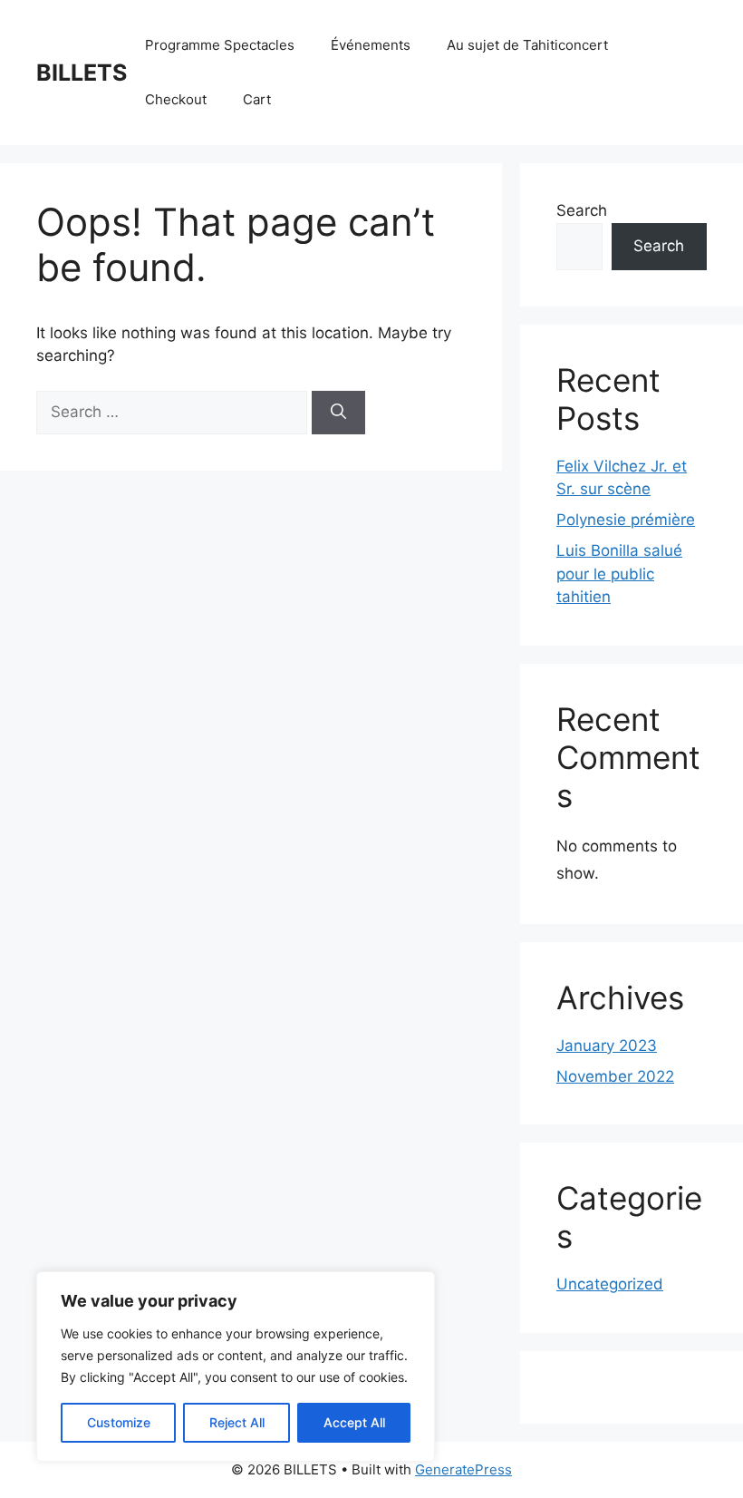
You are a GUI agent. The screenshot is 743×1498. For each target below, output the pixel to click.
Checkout (176, 99)
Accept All (354, 1422)
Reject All (237, 1422)
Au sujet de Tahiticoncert (527, 45)
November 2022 (615, 1076)
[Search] (338, 412)
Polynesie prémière (625, 520)
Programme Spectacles (219, 45)
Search (581, 210)
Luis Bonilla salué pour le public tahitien (619, 573)
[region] (235, 1366)
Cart (257, 99)
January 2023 (606, 1045)
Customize (118, 1422)
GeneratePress (463, 1469)
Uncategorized (609, 1284)
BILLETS (81, 72)
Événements (370, 45)
